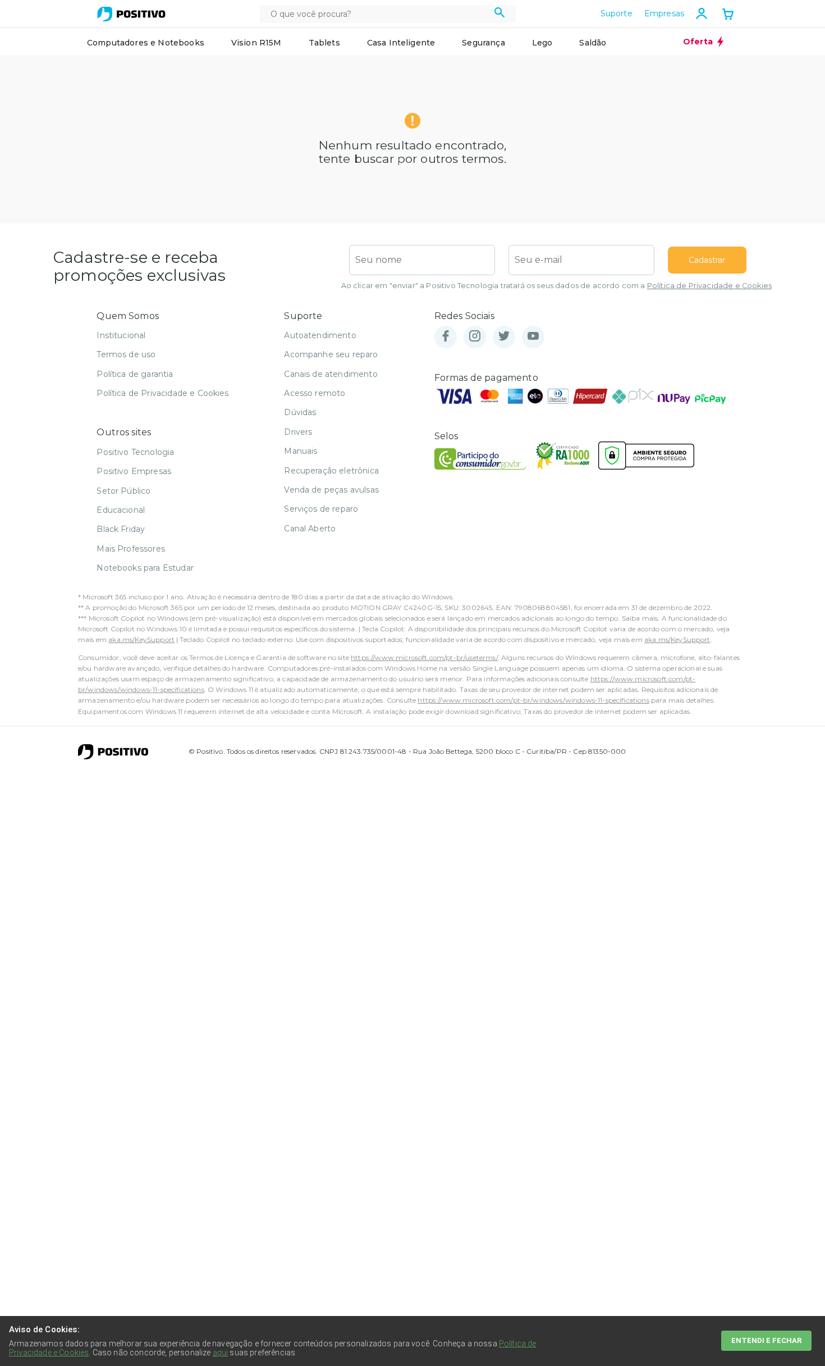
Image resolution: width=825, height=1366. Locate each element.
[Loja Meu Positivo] (131, 14)
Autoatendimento (320, 335)
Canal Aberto (310, 528)
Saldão (592, 43)
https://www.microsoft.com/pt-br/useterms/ (424, 657)
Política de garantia (135, 374)
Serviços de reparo (321, 509)
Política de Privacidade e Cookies (709, 285)
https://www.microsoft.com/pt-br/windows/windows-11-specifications (533, 700)
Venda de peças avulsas (331, 490)
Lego (542, 43)
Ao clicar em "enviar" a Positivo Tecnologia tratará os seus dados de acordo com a (556, 285)
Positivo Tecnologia (135, 452)
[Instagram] (474, 336)
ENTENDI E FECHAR (766, 1340)
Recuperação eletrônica (331, 471)
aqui (220, 1352)
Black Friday (121, 529)
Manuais (300, 451)
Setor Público (123, 491)
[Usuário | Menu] (701, 13)
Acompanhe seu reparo (331, 354)
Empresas (664, 13)
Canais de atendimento (330, 374)
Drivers (298, 432)
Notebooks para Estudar (145, 568)
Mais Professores (131, 549)
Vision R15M (256, 43)
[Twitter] (504, 336)
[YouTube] (533, 336)
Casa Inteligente (401, 43)
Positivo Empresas (134, 471)
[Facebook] (445, 336)
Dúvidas (300, 412)
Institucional (121, 335)
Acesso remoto (314, 393)
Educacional (121, 510)
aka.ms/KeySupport (141, 639)
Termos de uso (126, 354)
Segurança (483, 43)
